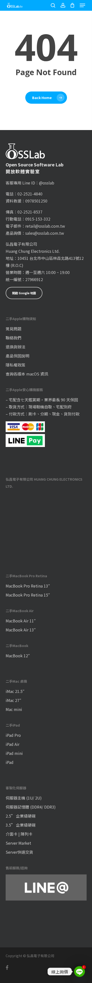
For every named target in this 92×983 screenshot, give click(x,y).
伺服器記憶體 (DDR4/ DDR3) (31, 807)
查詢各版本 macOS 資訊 (27, 374)
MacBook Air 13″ (21, 630)
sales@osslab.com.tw (44, 233)
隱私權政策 (15, 365)
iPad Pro (13, 735)
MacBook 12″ (18, 656)
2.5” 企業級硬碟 (21, 816)
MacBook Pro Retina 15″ (28, 595)
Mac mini (14, 709)
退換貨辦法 (15, 347)
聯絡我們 (13, 338)
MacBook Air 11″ (21, 621)
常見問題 (13, 329)
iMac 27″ (13, 700)
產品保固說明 (17, 356)
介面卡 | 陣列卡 (19, 834)
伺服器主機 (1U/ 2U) (24, 798)
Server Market (18, 843)
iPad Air (12, 744)
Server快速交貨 (19, 852)
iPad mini (14, 753)
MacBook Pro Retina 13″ (28, 586)
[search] (53, 5)
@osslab (46, 183)
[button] (82, 5)
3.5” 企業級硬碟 (21, 825)
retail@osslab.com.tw (45, 226)
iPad (9, 762)
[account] (63, 5)
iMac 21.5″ (15, 691)
